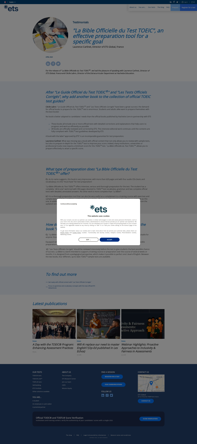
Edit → (88, 240)
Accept (109, 240)
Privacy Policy (64, 232)
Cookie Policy (77, 232)
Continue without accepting (68, 204)
